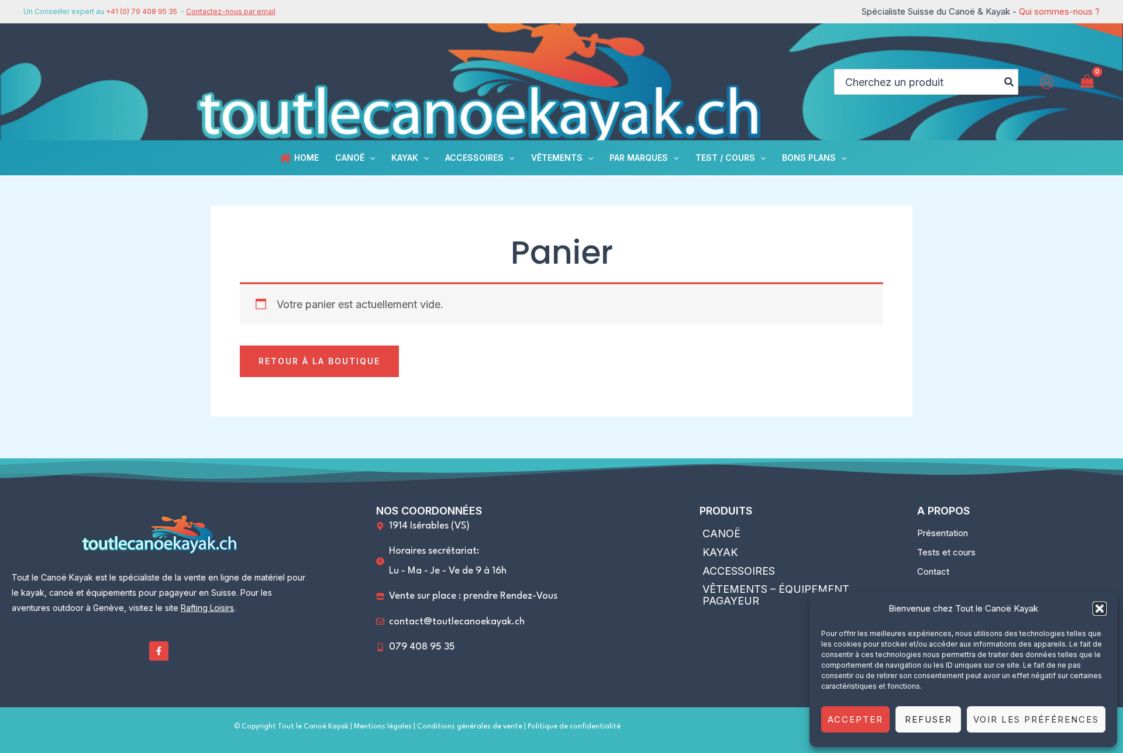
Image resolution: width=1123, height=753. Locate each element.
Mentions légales (383, 726)
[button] (1099, 608)
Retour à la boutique (319, 361)
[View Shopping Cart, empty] (1087, 82)
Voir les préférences (1036, 719)
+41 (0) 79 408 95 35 (141, 11)
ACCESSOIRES (738, 571)
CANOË (721, 533)
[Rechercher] (1009, 82)
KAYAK (720, 552)
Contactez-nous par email (230, 11)
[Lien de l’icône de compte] (1046, 82)
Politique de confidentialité (574, 726)
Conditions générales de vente (470, 726)
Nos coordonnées (429, 511)
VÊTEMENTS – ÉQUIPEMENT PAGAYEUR (775, 595)
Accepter (855, 719)
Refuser (928, 719)
